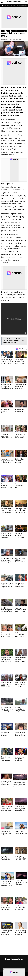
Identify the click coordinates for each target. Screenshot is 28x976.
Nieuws (4, 5)
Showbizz (25, 5)
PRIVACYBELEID (14, 966)
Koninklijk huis (20, 5)
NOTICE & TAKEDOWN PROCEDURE (11, 968)
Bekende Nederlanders (11, 5)
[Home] (2, 5)
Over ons (24, 968)
